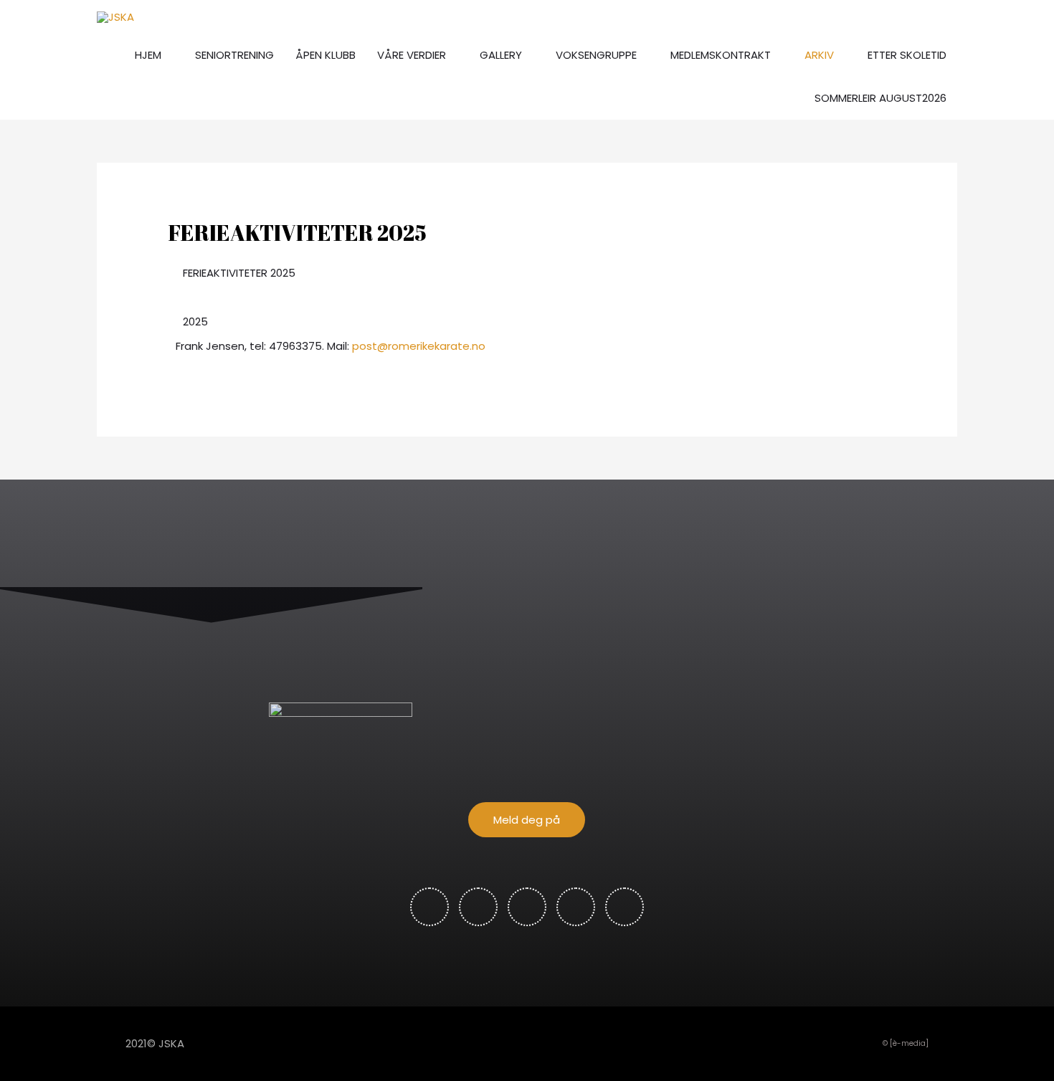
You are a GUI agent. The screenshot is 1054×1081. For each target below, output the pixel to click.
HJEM (148, 54)
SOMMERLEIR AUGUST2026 (880, 97)
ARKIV (819, 54)
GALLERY (501, 54)
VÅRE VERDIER (411, 54)
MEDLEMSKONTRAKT (720, 54)
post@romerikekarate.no (418, 345)
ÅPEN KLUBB (325, 54)
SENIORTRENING (234, 54)
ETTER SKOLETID (907, 54)
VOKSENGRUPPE (596, 54)
